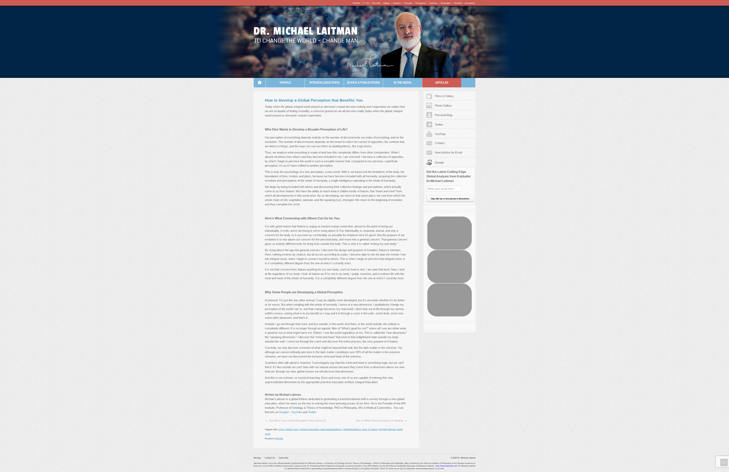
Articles (441, 82)
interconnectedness (331, 429)
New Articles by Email (448, 152)
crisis (281, 429)
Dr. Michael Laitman (305, 31)
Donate (439, 162)
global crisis (292, 429)
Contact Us (270, 458)
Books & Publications (363, 82)
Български (470, 3)
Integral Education (324, 82)
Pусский (376, 3)
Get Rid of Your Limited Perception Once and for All (297, 420)
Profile (285, 82)
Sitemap (257, 458)
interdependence (352, 429)
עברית (366, 3)
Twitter (312, 412)
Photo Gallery (443, 105)
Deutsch (397, 3)
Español (356, 3)
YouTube (296, 412)
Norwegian (445, 3)
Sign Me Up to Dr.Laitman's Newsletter (450, 198)
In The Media (402, 82)
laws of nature (369, 429)
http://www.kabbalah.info (446, 466)
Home (260, 82)
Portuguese (420, 3)
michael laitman (387, 429)
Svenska (433, 3)
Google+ (284, 412)
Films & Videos (444, 96)
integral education (309, 429)
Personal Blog (443, 115)
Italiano (386, 3)
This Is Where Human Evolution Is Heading (379, 420)
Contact (440, 143)
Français (408, 3)
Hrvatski (458, 3)
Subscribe (283, 458)
